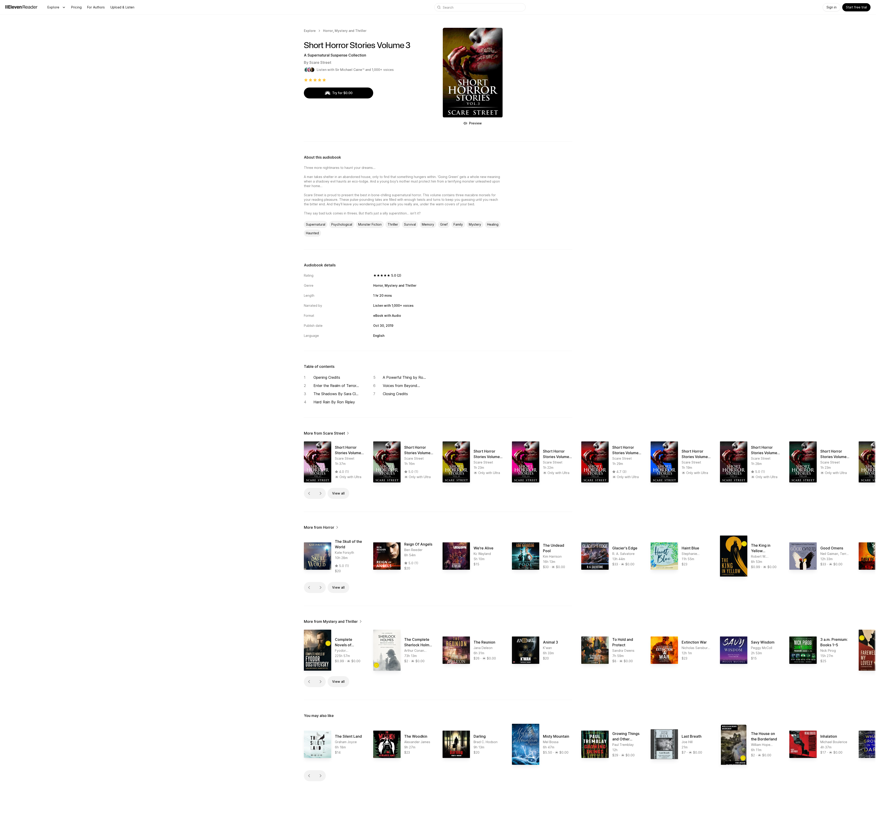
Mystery (475, 224)
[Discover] (63, 7)
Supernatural (315, 224)
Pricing (76, 7)
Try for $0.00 (342, 93)
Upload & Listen (122, 7)
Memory (428, 224)
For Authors (96, 7)
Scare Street (320, 62)
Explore (53, 7)
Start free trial (856, 7)
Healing (492, 224)
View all (338, 493)
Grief (444, 224)
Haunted (312, 233)
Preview (475, 123)
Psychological (341, 224)
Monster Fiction (370, 224)
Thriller (393, 224)
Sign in (831, 7)
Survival (410, 224)
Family (458, 224)
